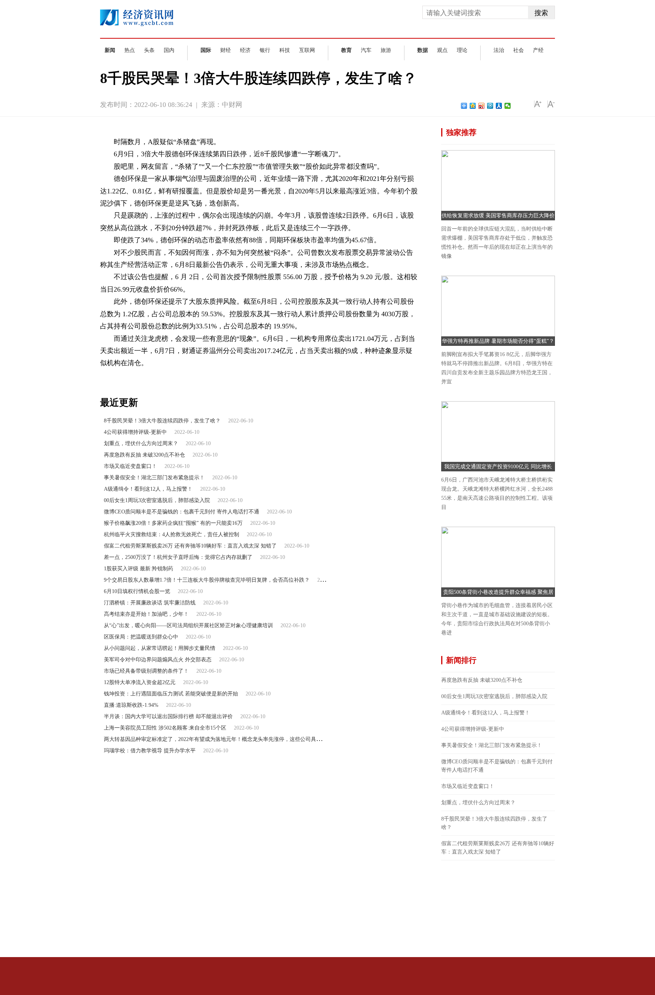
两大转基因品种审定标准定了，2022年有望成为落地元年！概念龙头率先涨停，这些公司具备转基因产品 (226, 739)
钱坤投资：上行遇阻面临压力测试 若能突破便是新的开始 (171, 694)
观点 (442, 50)
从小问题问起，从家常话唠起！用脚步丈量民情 (159, 648)
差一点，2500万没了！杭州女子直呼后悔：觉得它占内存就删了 (178, 557)
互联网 (307, 50)
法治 (499, 50)
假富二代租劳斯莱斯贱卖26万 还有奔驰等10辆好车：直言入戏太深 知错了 (190, 546)
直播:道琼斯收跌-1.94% (131, 705)
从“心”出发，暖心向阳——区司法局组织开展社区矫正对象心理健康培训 (188, 625)
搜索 (541, 13)
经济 (245, 50)
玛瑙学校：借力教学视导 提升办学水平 (150, 750)
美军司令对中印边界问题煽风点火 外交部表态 (158, 659)
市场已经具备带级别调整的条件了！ (146, 671)
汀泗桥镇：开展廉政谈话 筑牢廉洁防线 (150, 603)
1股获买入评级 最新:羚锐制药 (138, 568)
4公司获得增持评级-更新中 (135, 432)
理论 (462, 50)
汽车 (366, 50)
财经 (225, 50)
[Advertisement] (498, 907)
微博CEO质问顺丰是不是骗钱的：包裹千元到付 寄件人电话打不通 (181, 512)
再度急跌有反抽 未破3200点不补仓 (144, 455)
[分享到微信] (508, 106)
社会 (518, 50)
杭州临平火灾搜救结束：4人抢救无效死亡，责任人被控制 (171, 534)
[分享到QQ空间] (473, 106)
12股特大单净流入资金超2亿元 (140, 682)
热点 (129, 50)
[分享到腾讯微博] (490, 106)
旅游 (386, 50)
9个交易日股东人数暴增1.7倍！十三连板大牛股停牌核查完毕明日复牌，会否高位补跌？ (207, 580)
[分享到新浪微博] (481, 106)
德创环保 (153, 376)
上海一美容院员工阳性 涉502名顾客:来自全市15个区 (165, 728)
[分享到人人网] (499, 106)
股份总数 (199, 376)
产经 (538, 50)
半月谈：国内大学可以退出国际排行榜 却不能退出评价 (168, 716)
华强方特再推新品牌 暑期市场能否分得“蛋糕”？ (498, 341)
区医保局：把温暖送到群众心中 (141, 637)
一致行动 (176, 376)
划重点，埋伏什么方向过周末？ (141, 443)
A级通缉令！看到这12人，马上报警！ (148, 489)
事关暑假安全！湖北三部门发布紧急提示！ (154, 477)
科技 (284, 50)
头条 (149, 50)
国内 (169, 50)
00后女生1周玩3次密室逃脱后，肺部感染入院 (157, 500)
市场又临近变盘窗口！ (130, 466)
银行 (265, 50)
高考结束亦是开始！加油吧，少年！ (146, 614)
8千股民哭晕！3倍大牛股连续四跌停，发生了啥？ (162, 421)
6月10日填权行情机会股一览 (137, 591)
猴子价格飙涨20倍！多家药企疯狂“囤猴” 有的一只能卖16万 (173, 523)
